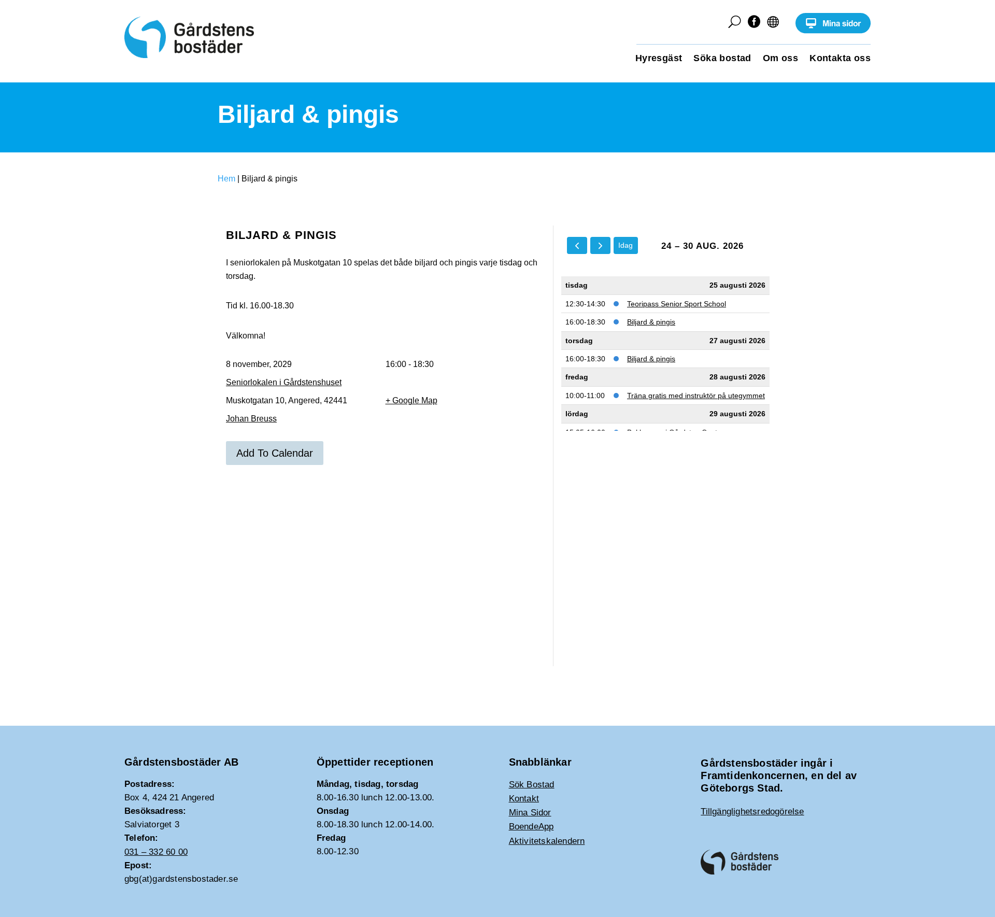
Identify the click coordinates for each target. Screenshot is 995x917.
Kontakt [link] (524, 798)
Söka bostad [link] (722, 58)
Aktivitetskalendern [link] (547, 841)
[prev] (577, 245)
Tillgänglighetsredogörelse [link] (752, 811)
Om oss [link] (780, 58)
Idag (625, 245)
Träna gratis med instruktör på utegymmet (696, 395)
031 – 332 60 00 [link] (156, 852)
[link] (833, 30)
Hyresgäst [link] (659, 58)
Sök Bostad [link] (532, 784)
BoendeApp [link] (531, 826)
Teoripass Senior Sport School (676, 304)
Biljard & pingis (651, 322)
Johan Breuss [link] (251, 418)
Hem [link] (226, 178)
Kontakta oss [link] (840, 58)
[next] (600, 245)
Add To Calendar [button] (274, 453)
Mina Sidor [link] (530, 812)
